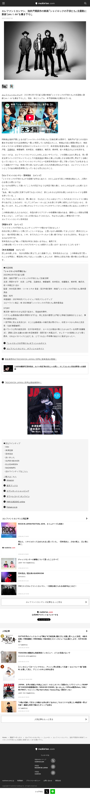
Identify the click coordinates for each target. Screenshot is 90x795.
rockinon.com (45, 3)
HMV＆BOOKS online (16, 502)
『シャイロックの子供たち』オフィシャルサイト (26, 343)
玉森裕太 (11, 149)
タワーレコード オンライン (18, 496)
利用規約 (20, 780)
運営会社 (58, 780)
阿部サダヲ (76, 146)
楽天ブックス (12, 485)
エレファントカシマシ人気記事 (15, 518)
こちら (25, 471)
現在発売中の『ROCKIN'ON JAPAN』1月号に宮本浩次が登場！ (31, 359)
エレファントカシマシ (11, 95)
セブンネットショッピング (18, 491)
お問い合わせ (48, 780)
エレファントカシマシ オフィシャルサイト (25, 348)
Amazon (10, 480)
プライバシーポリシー (33, 780)
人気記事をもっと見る (43, 719)
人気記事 (6, 631)
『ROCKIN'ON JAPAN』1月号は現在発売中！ (23, 382)
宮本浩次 (39, 158)
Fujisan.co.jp (12, 507)
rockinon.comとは (8, 780)
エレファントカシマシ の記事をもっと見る (44, 602)
